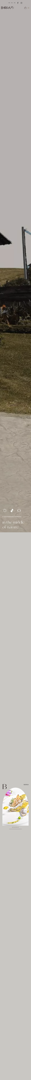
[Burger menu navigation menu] (28, 7)
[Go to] (18, 3)
